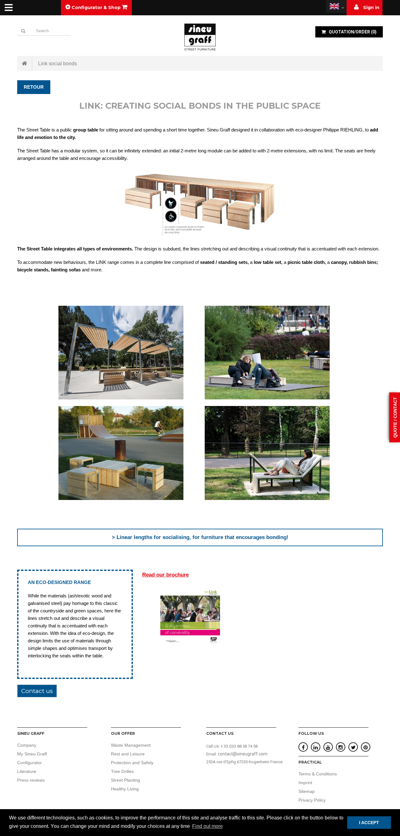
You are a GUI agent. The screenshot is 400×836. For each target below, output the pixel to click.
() (353, 31)
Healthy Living (125, 788)
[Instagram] (340, 747)
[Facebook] (303, 747)
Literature (26, 771)
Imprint (305, 782)
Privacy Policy (312, 800)
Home (24, 63)
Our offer (123, 733)
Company (26, 745)
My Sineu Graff (32, 753)
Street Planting (125, 780)
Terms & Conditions (317, 773)
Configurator (29, 762)
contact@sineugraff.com (243, 753)
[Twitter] (353, 747)
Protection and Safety (132, 762)
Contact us (37, 691)
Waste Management (131, 745)
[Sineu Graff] (200, 36)
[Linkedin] (315, 747)
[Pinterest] (365, 747)
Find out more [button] (207, 826)
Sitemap (306, 791)
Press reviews (31, 780)
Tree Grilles (122, 771)
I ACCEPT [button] (369, 822)
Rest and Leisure (128, 753)
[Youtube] (328, 747)
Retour (34, 87)
